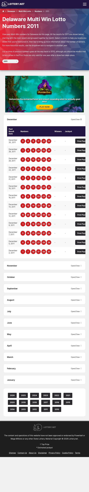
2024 (34, 395)
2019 (23, 402)
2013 (23, 409)
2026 (12, 395)
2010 (57, 409)
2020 (12, 402)
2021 (68, 395)
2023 (45, 395)
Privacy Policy (54, 453)
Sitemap (12, 453)
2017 (46, 402)
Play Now (44, 107)
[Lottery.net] (13, 6)
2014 (12, 409)
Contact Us (22, 453)
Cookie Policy (67, 453)
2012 (34, 409)
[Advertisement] (44, 474)
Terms (77, 453)
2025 (23, 395)
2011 (46, 409)
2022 (56, 395)
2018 (34, 402)
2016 (57, 402)
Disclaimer (42, 453)
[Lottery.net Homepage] (3, 11)
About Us (32, 453)
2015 (68, 402)
